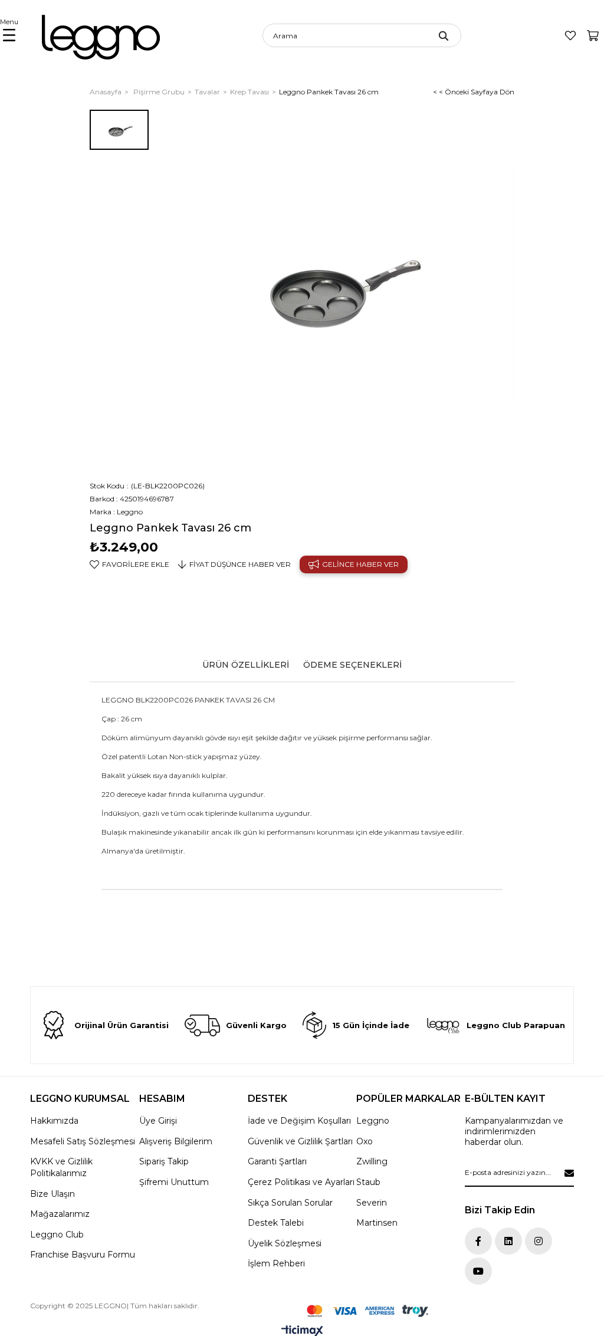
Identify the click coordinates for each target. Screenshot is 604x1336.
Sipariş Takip (164, 1161)
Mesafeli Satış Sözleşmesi (82, 1141)
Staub (368, 1182)
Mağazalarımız (60, 1214)
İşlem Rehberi (276, 1263)
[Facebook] (478, 1241)
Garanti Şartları (277, 1161)
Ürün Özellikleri (245, 664)
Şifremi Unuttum (174, 1182)
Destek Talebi (276, 1222)
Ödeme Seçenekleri (352, 664)
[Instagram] (538, 1241)
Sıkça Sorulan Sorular (290, 1202)
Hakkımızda (54, 1120)
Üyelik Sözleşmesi (284, 1243)
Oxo (364, 1141)
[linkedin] (508, 1241)
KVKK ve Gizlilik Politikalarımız (61, 1167)
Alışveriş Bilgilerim (175, 1141)
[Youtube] (478, 1271)
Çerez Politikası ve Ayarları (301, 1182)
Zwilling (372, 1161)
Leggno (372, 1120)
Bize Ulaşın (52, 1194)
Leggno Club (57, 1234)
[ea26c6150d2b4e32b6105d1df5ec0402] (367, 1310)
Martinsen (377, 1222)
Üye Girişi (158, 1120)
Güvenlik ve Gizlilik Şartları (300, 1141)
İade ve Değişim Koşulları (299, 1120)
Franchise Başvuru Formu (82, 1254)
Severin (371, 1202)
